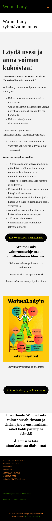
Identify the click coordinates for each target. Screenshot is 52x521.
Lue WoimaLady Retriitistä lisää (26, 237)
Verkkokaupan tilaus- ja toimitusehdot (17, 493)
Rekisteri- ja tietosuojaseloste (14, 499)
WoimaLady (15, 6)
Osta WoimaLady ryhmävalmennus (26, 390)
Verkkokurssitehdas (32, 516)
